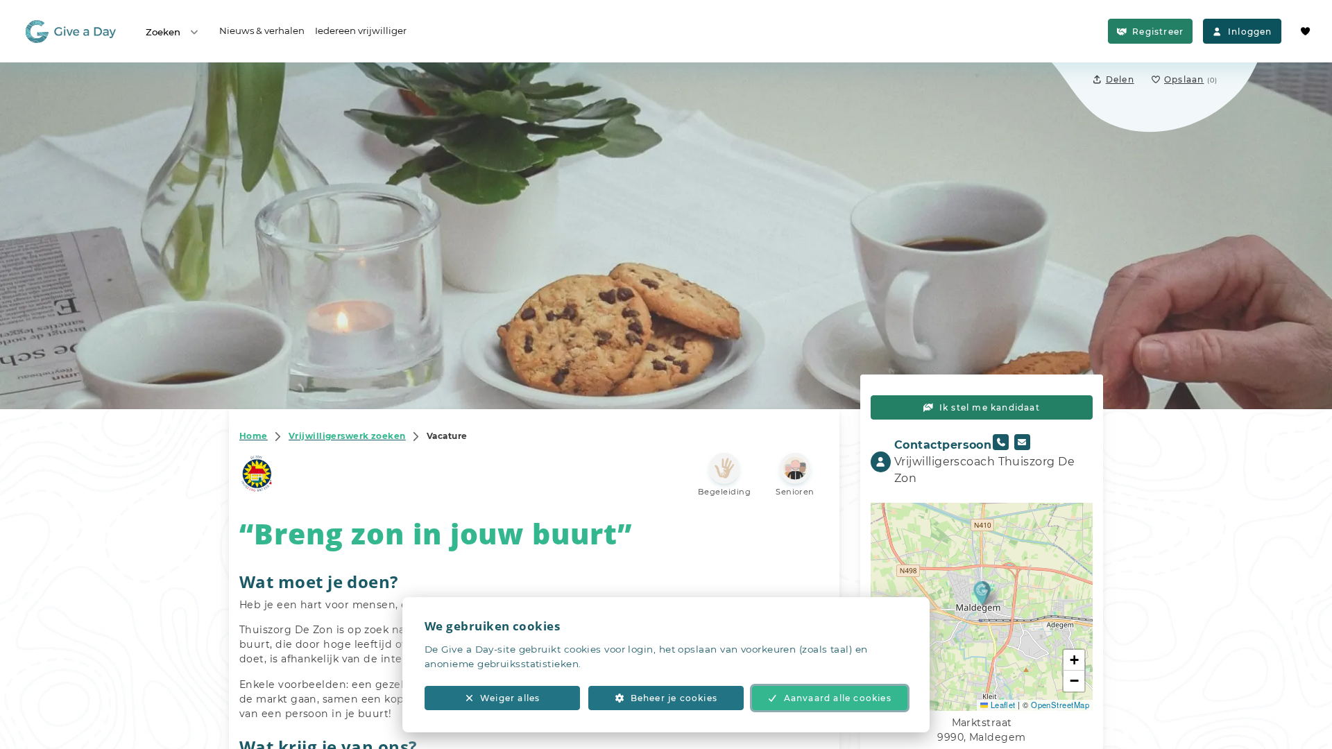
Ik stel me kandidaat (989, 407)
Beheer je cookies (674, 698)
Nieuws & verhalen (262, 30)
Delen (1120, 79)
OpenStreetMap (1060, 704)
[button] (982, 592)
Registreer (1158, 31)
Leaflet (1002, 704)
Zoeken (163, 31)
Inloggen (1250, 31)
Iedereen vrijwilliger (361, 30)
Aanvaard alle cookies (837, 698)
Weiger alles (510, 698)
